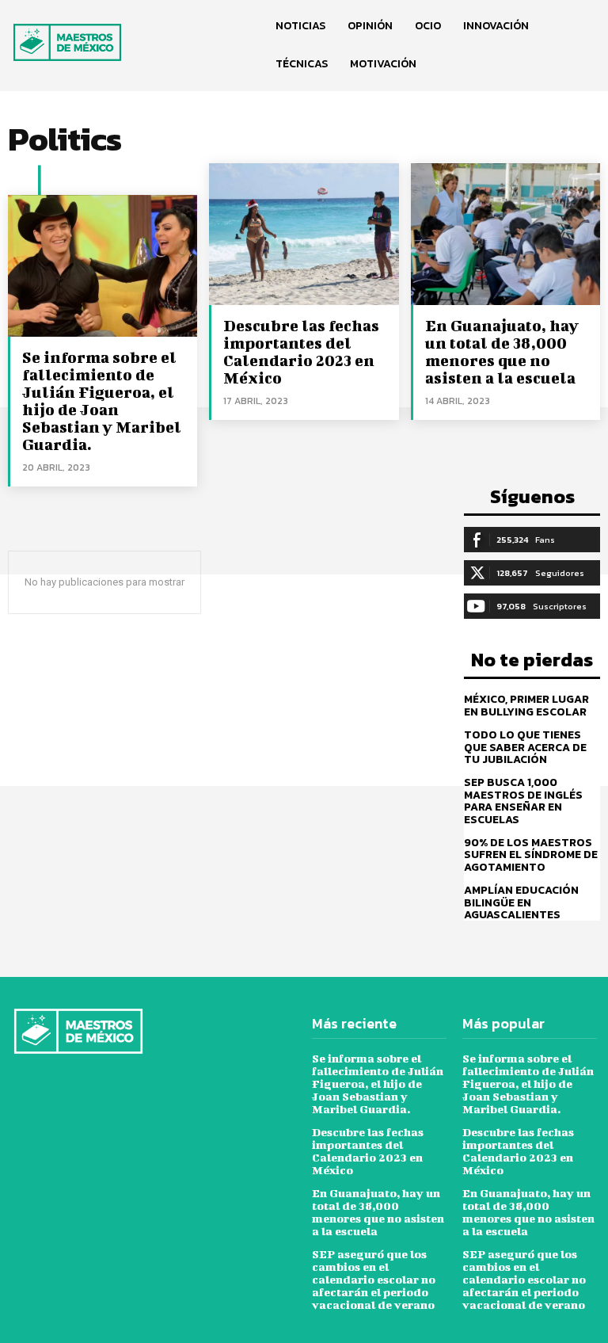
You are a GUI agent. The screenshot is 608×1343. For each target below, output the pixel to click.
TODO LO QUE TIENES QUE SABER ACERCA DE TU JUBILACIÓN (525, 747)
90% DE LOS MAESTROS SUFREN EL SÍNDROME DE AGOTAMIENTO (531, 855)
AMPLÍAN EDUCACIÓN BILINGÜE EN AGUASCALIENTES (521, 902)
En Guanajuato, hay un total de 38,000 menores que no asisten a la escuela (502, 351)
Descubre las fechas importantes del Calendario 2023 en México (301, 351)
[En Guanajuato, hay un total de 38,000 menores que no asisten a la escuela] (505, 234)
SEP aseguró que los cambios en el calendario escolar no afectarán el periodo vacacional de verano (373, 1279)
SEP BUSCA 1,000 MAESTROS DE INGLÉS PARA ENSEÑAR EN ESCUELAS (523, 800)
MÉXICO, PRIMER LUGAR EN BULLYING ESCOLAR (526, 705)
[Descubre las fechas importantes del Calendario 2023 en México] (303, 234)
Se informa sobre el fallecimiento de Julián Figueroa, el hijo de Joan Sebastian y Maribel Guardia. (101, 400)
